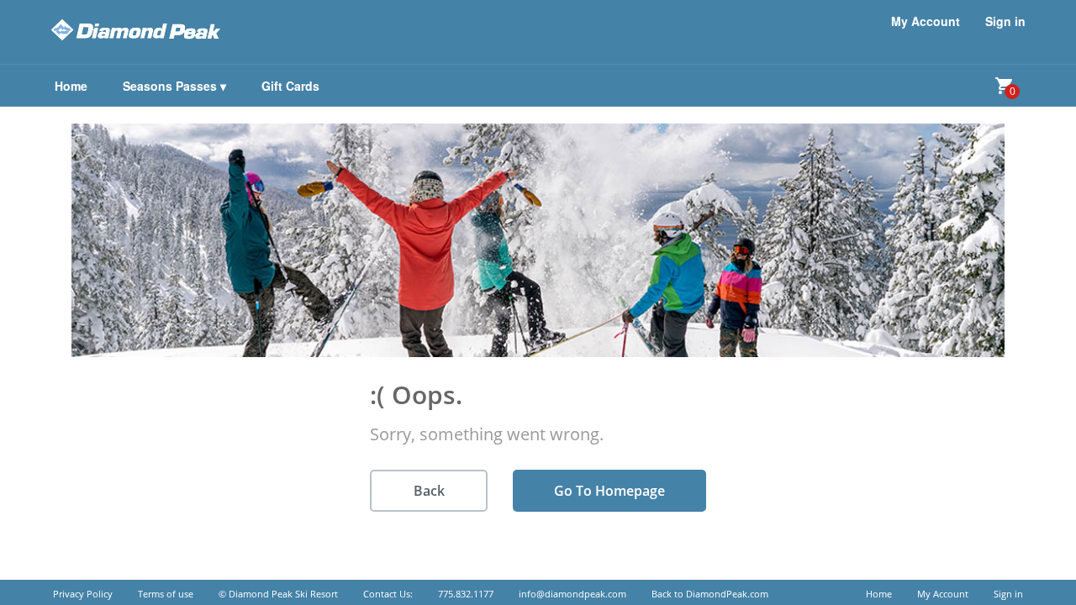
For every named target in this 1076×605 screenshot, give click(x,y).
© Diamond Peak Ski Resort (278, 593)
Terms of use (165, 593)
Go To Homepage (609, 490)
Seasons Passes (174, 85)
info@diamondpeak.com (572, 593)
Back (429, 490)
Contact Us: (388, 593)
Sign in (1005, 21)
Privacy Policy (83, 593)
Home (879, 593)
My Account (925, 21)
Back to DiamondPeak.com (709, 593)
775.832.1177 (465, 593)
